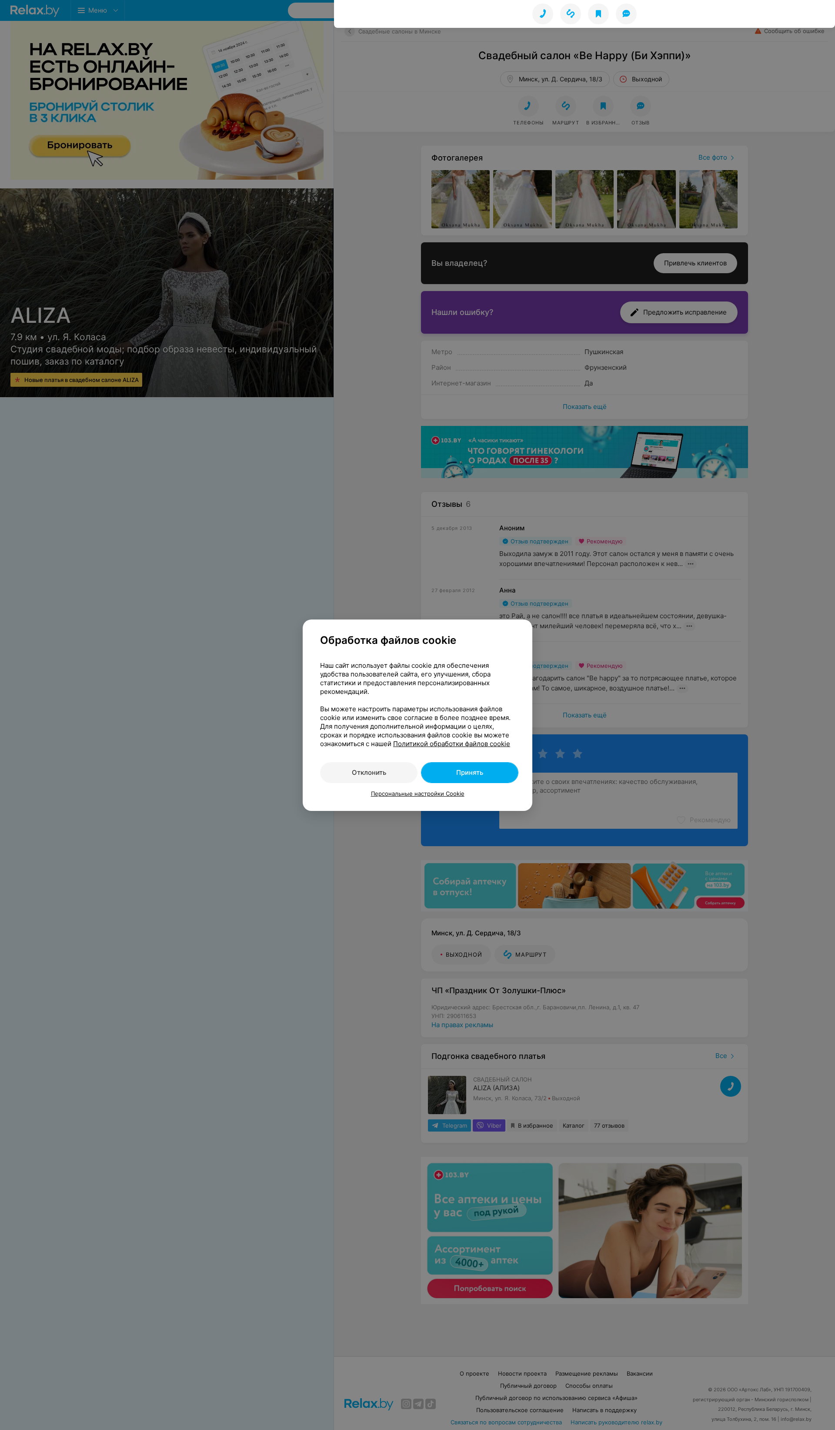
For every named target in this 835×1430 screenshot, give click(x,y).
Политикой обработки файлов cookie (451, 744)
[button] (570, 13)
